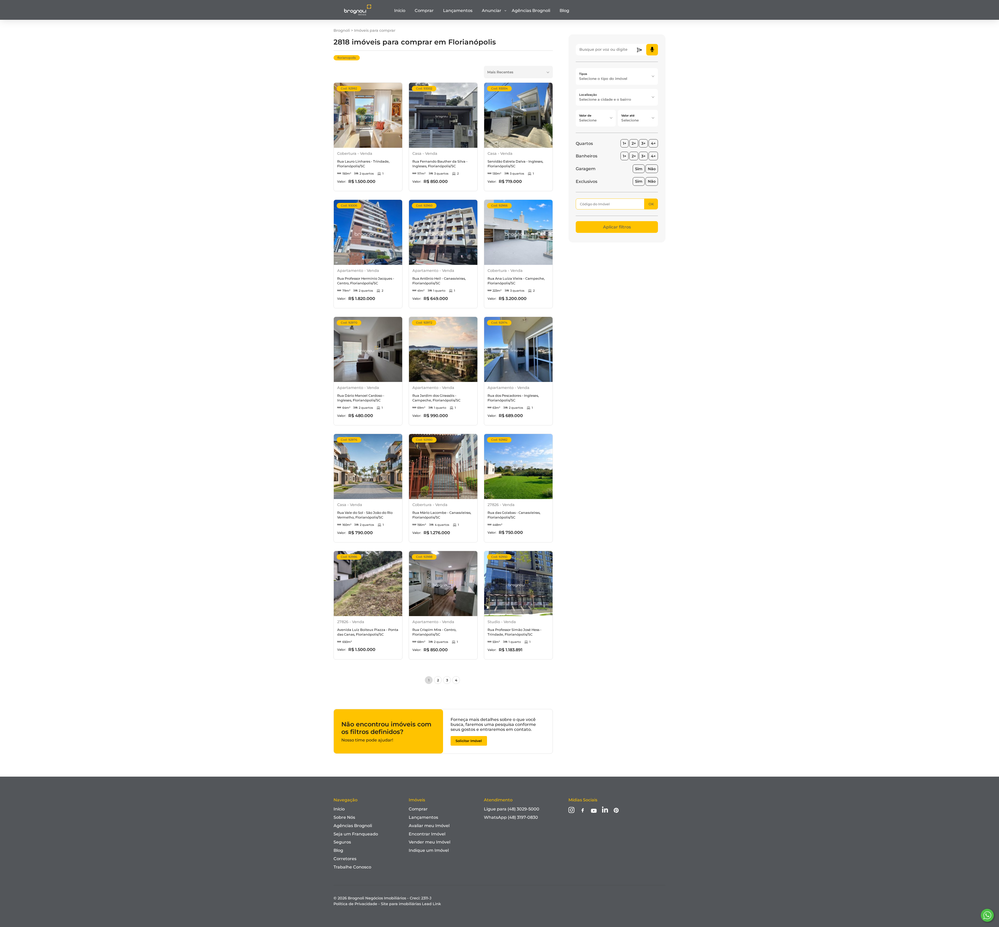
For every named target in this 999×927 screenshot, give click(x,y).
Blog (564, 10)
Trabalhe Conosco (352, 867)
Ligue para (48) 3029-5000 (511, 809)
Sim (638, 169)
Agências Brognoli (531, 10)
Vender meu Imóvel (429, 842)
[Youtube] (594, 811)
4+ (653, 143)
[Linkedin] (605, 810)
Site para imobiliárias (411, 904)
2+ (634, 143)
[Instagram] (571, 810)
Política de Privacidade (355, 904)
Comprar (424, 10)
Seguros (342, 842)
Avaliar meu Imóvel (429, 825)
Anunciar (491, 10)
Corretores (345, 858)
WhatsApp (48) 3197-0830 (511, 817)
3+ (643, 143)
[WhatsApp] (987, 915)
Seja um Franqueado (356, 834)
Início (399, 10)
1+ (624, 143)
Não (652, 169)
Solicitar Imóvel (469, 741)
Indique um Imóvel (429, 850)
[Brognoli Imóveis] (358, 14)
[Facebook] (583, 810)
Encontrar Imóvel (427, 834)
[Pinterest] (616, 810)
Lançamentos (457, 10)
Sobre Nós (344, 817)
